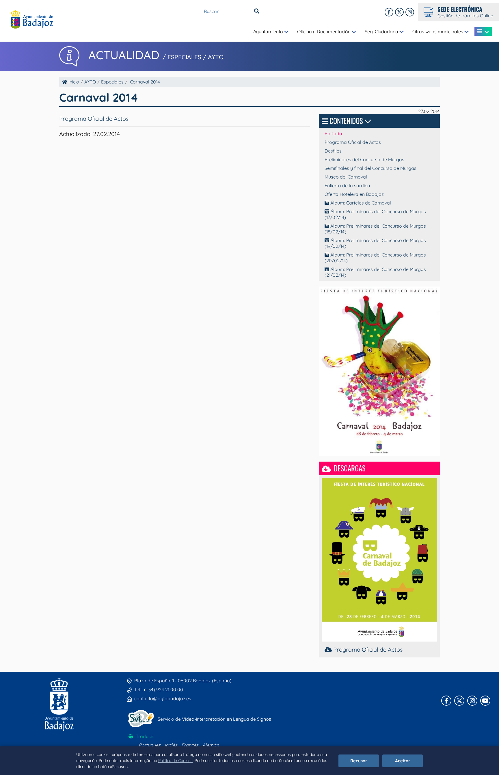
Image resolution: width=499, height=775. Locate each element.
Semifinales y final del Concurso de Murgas (370, 168)
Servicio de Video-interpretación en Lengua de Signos (214, 719)
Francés (189, 745)
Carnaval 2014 (145, 82)
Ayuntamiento (268, 31)
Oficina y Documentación (324, 31)
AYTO (90, 82)
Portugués (150, 745)
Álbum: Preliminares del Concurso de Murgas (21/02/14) (375, 272)
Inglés (171, 745)
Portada (333, 133)
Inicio (73, 82)
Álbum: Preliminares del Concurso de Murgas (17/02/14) (375, 214)
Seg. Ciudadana (382, 31)
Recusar (358, 760)
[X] (399, 12)
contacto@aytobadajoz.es (162, 698)
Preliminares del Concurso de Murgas (364, 159)
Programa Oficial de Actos (94, 118)
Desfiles (333, 151)
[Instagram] (409, 12)
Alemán (210, 745)
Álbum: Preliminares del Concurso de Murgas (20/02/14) (375, 257)
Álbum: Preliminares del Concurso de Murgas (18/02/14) (375, 229)
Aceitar (402, 760)
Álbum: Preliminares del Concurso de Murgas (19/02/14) (375, 243)
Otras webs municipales (438, 31)
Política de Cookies (175, 760)
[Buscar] (256, 11)
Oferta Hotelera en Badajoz (354, 194)
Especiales (112, 82)
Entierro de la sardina (347, 185)
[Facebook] (389, 12)
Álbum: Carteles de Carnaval (360, 203)
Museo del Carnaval (346, 177)
